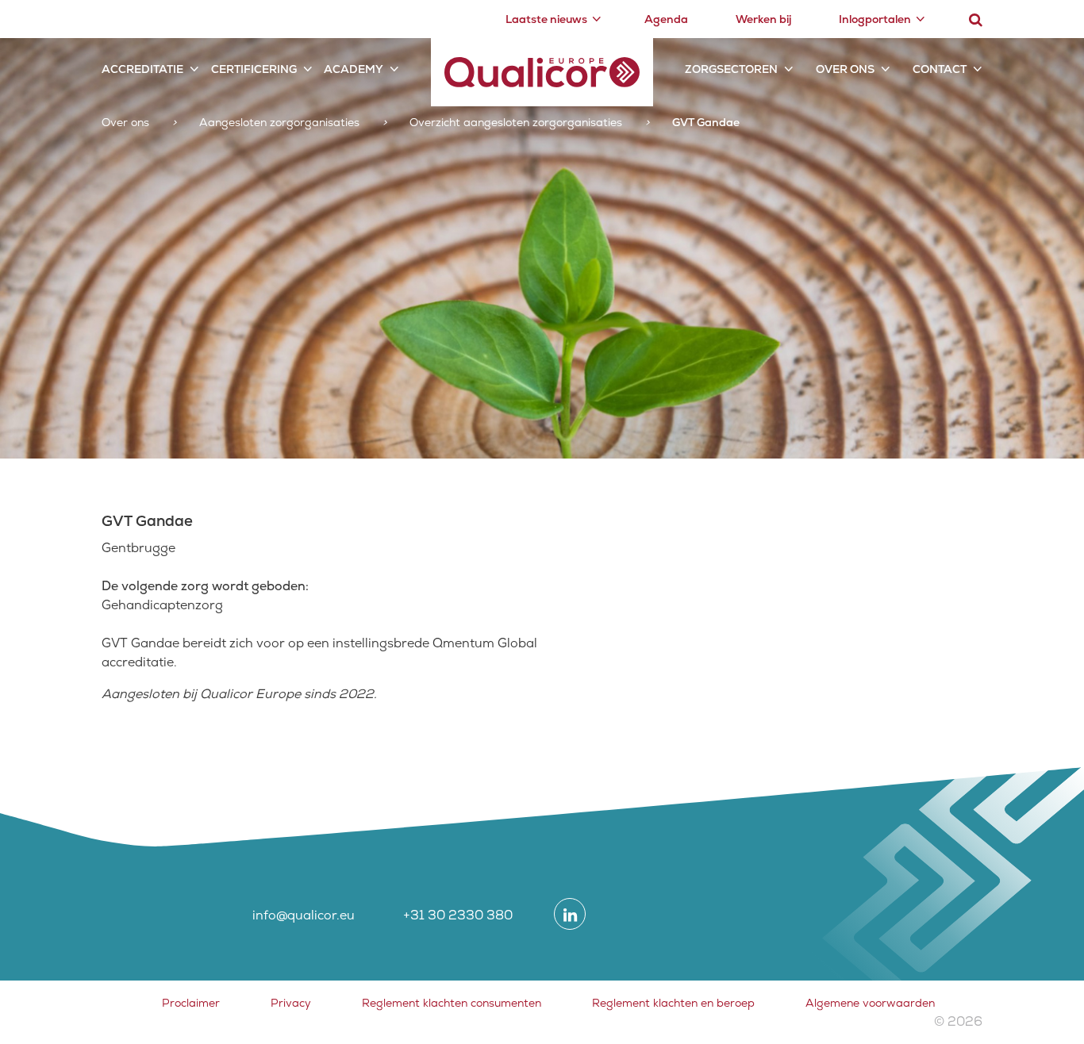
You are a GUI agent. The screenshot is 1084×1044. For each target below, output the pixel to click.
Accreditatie (142, 69)
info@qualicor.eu (303, 915)
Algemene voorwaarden (870, 1003)
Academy (353, 69)
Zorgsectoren (731, 69)
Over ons (845, 69)
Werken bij (763, 19)
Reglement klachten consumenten (451, 1003)
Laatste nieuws (546, 19)
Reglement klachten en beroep (673, 1003)
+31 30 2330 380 (458, 915)
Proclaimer (191, 1003)
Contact (940, 69)
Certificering (254, 69)
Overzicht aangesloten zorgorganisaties (515, 122)
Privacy (291, 1003)
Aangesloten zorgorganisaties (279, 122)
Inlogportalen (875, 19)
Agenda (666, 19)
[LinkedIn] (570, 914)
